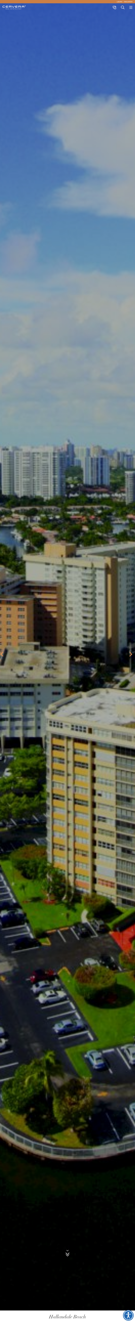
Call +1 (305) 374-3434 (114, 7)
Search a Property (123, 7)
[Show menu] (131, 7)
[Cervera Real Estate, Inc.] (14, 7)
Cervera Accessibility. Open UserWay (128, 1315)
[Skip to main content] (67, 1254)
